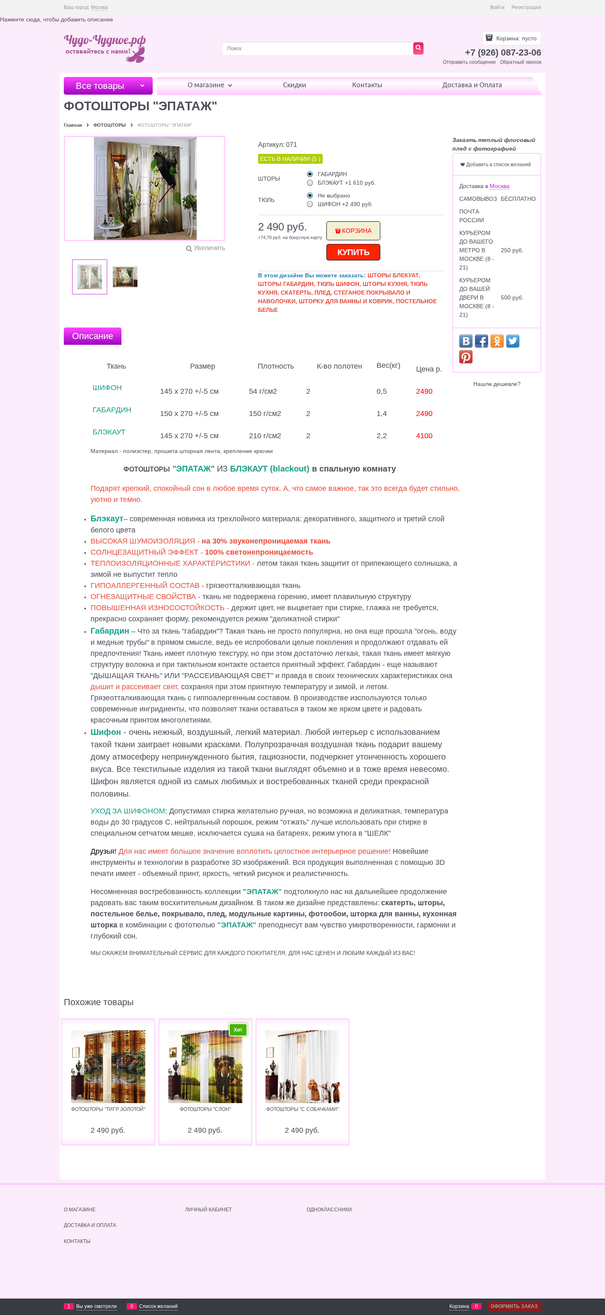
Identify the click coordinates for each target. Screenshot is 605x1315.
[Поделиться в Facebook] (481, 341)
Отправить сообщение (469, 62)
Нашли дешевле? (497, 384)
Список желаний (158, 1306)
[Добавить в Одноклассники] (497, 341)
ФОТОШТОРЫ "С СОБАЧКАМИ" (302, 1109)
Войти (497, 7)
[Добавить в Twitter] (512, 341)
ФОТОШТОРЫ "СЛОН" (205, 1109)
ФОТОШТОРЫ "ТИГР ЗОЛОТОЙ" (108, 1109)
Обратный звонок (520, 62)
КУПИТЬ (353, 252)
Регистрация (526, 7)
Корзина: (516, 38)
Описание (92, 336)
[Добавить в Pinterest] (465, 356)
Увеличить (209, 247)
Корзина (357, 230)
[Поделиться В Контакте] (465, 341)
